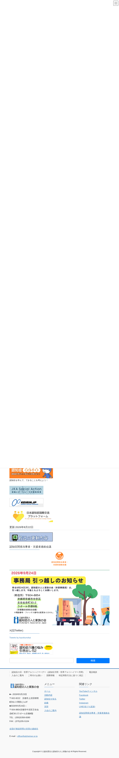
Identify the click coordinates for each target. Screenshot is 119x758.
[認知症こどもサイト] (31, 471)
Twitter (82, 699)
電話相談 (93, 672)
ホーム (47, 691)
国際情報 (50, 675)
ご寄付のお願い (35, 675)
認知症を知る (50, 699)
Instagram (83, 703)
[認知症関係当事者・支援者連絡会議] (59, 559)
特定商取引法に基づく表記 (71, 675)
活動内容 (48, 695)
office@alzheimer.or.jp (27, 736)
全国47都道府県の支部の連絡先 (23, 729)
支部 (46, 706)
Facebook (83, 695)
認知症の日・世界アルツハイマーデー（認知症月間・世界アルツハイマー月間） (48, 672)
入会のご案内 (18, 675)
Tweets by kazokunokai (20, 637)
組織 (46, 703)
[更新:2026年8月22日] (31, 537)
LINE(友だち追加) (87, 706)
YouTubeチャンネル (88, 691)
